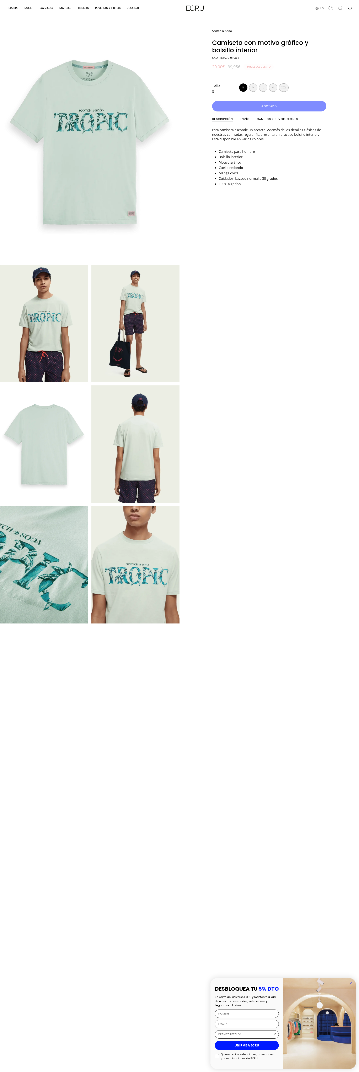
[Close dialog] (351, 983)
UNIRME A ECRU (247, 1045)
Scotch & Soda (222, 31)
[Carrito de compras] (350, 8)
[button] (12, 8)
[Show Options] (275, 1034)
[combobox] (245, 1034)
